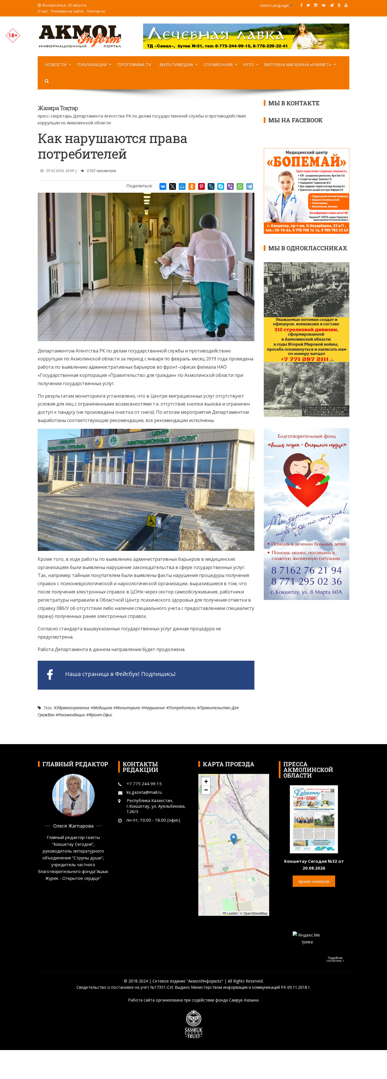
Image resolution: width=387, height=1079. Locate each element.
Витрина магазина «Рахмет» (297, 64)
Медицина (102, 707)
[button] (233, 839)
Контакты (96, 11)
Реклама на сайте (67, 11)
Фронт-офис (100, 714)
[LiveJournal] (211, 186)
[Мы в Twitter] (308, 5)
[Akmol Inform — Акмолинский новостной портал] (80, 36)
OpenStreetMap (255, 913)
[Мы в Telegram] (331, 5)
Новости (55, 64)
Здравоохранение (73, 707)
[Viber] (230, 186)
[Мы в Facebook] (301, 5)
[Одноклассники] (191, 186)
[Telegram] (249, 186)
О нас (43, 11)
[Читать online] (314, 819)
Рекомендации (71, 714)
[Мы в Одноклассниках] (339, 5)
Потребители (182, 707)
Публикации (92, 64)
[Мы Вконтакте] (323, 5)
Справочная (218, 64)
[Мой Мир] (182, 186)
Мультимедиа (176, 64)
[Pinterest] (201, 186)
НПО (248, 64)
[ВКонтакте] (163, 186)
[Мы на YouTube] (346, 5)
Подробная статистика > (335, 959)
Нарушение (154, 707)
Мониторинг (128, 707)
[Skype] (220, 186)
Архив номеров (313, 881)
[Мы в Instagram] (315, 5)
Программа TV (134, 64)
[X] (172, 186)
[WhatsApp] (240, 186)
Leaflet (231, 913)
